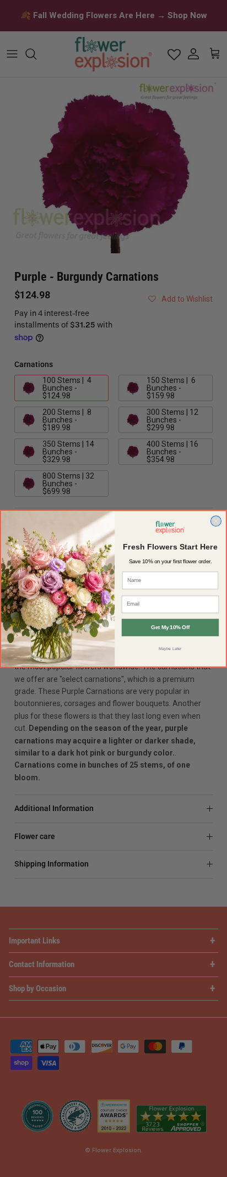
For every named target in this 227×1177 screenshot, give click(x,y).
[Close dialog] (215, 520)
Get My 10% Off (170, 627)
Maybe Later (170, 648)
